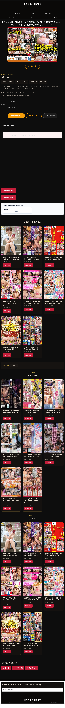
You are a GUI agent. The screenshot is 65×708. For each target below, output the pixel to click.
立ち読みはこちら (16, 116)
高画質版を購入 (32, 66)
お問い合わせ (31, 668)
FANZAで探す (50, 116)
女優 (32, 702)
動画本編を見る (8, 190)
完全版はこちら (34, 116)
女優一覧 (6, 668)
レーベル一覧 (18, 668)
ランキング (12, 702)
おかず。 (24, 81)
